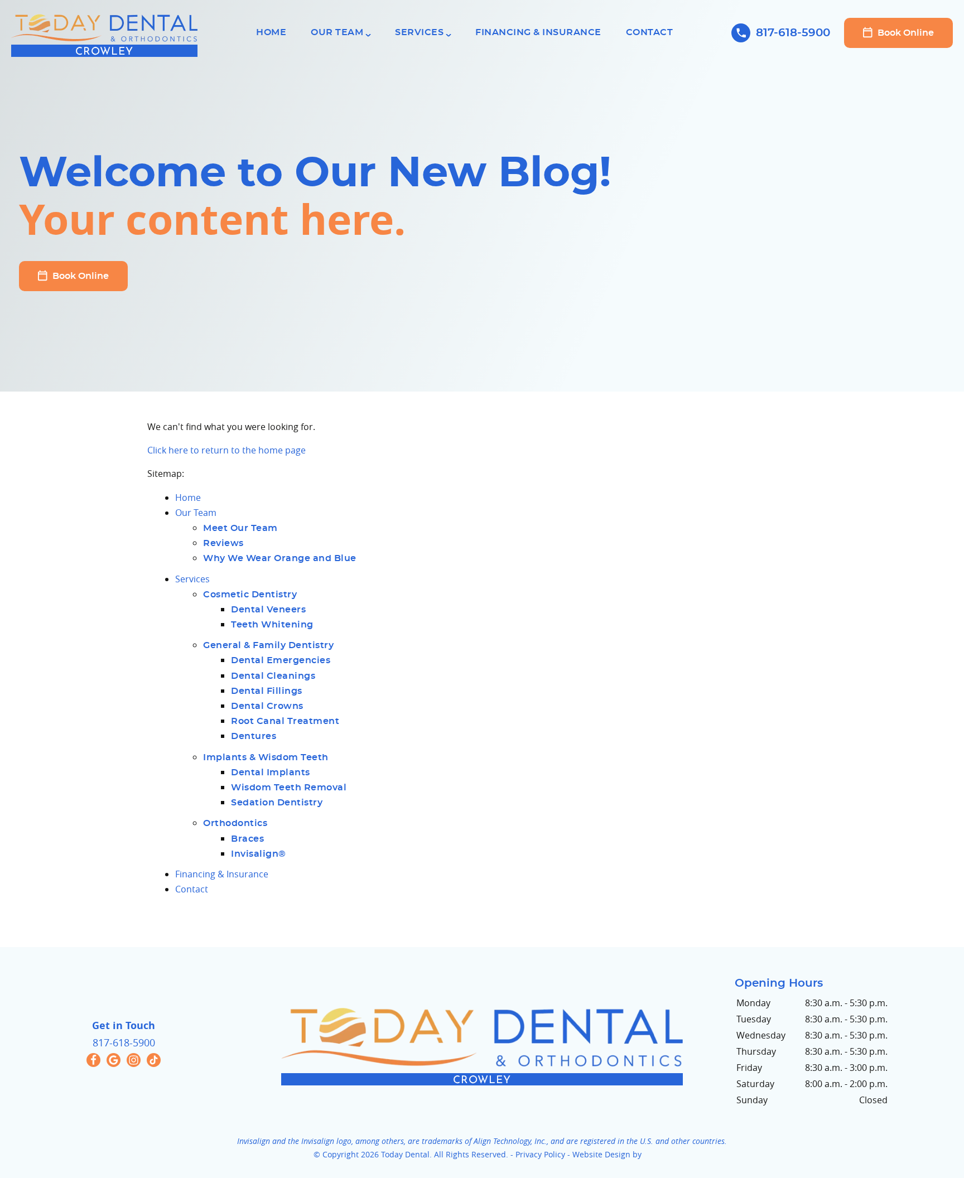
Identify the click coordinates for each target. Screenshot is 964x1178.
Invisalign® (258, 853)
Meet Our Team (240, 528)
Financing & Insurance (538, 32)
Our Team (337, 32)
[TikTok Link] (154, 1060)
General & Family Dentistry (268, 645)
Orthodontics (235, 823)
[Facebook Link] (93, 1060)
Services (419, 32)
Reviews (223, 543)
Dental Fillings (266, 691)
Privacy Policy (540, 1154)
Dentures (253, 736)
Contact (649, 32)
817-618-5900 (793, 32)
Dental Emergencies (280, 660)
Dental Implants (270, 772)
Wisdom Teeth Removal (288, 787)
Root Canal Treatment (285, 721)
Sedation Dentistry (276, 802)
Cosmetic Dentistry (250, 594)
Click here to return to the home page (226, 450)
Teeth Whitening (272, 624)
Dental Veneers (268, 609)
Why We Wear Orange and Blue (279, 558)
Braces (247, 838)
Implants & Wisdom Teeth (266, 757)
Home (271, 32)
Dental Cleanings (273, 676)
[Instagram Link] (134, 1060)
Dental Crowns (267, 706)
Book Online (904, 32)
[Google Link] (113, 1060)
